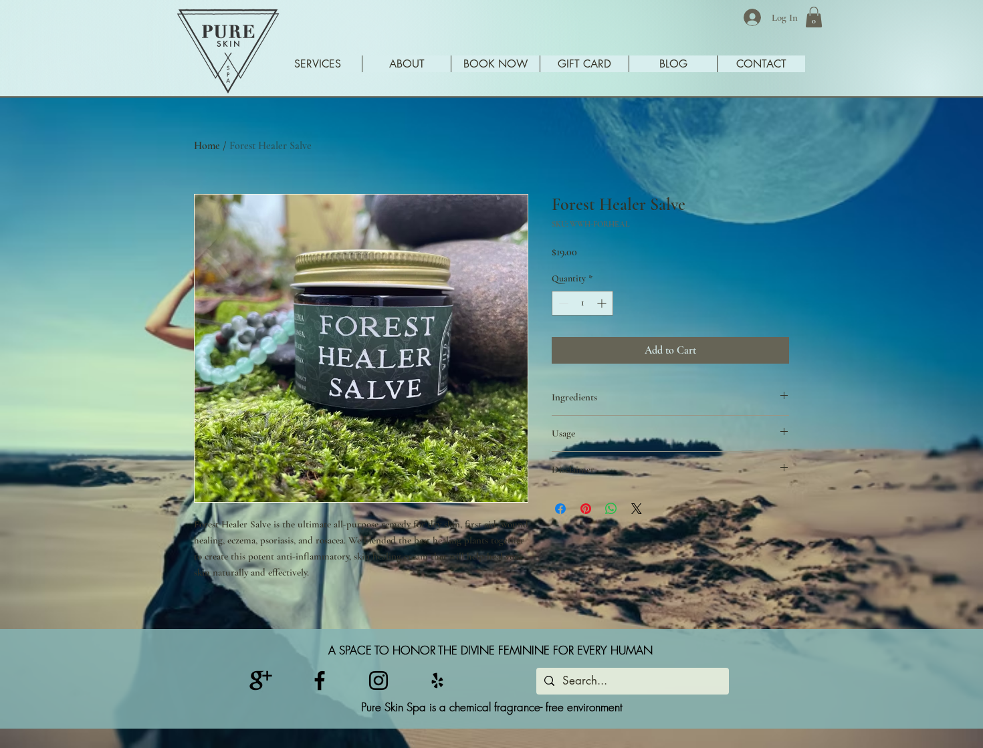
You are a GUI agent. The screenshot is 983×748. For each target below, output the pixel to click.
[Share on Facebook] (560, 509)
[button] (814, 17)
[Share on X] (637, 509)
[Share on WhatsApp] (611, 509)
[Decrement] (562, 303)
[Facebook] (319, 680)
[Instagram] (378, 680)
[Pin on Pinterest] (586, 509)
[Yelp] (437, 680)
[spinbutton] (582, 303)
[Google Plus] (261, 680)
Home (207, 145)
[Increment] (602, 303)
